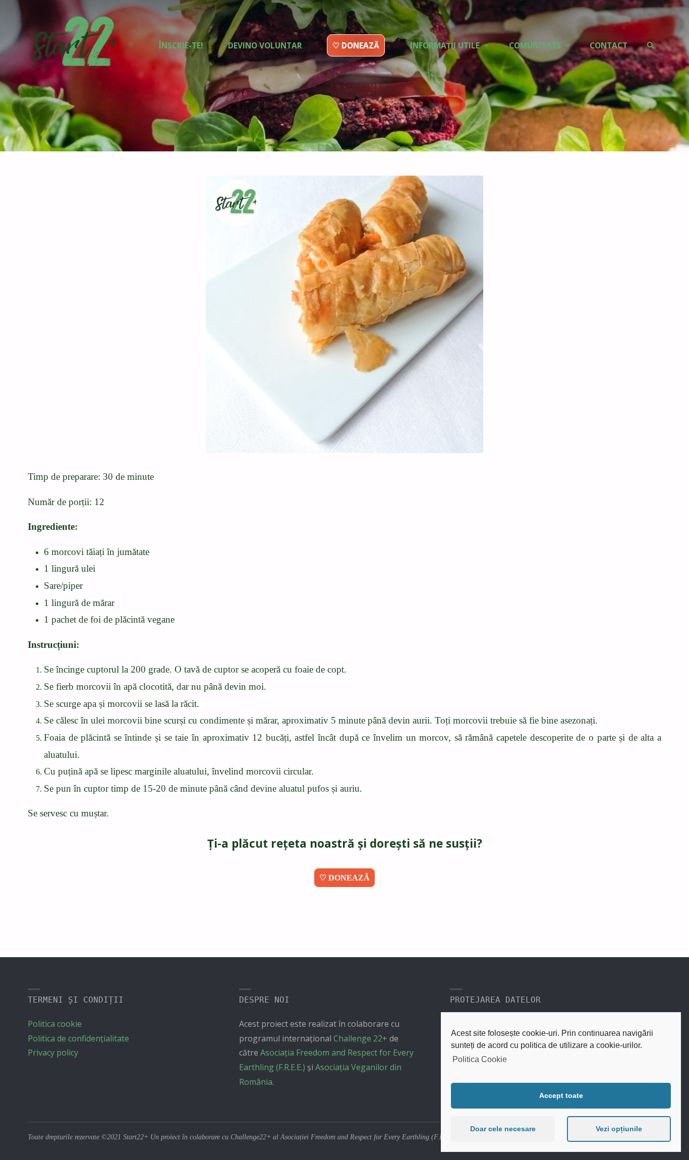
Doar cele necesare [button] (503, 1129)
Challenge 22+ (360, 1038)
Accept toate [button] (561, 1095)
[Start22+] (73, 45)
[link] (650, 28)
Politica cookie (55, 1023)
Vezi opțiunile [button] (619, 1129)
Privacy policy (53, 1052)
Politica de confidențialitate (78, 1038)
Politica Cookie (479, 1059)
